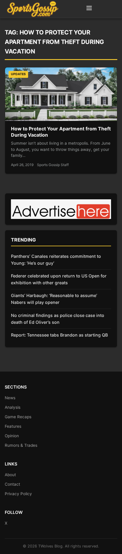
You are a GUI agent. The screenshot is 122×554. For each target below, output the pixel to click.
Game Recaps (18, 416)
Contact (12, 484)
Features (13, 426)
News (10, 397)
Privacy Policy (18, 493)
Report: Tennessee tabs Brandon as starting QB (59, 334)
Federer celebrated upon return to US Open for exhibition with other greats (59, 279)
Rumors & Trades (21, 445)
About (10, 474)
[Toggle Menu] (89, 9)
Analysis (12, 407)
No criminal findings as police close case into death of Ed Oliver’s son (57, 319)
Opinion (12, 435)
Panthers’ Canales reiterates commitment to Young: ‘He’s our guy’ (56, 260)
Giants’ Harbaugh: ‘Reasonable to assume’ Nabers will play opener (54, 299)
